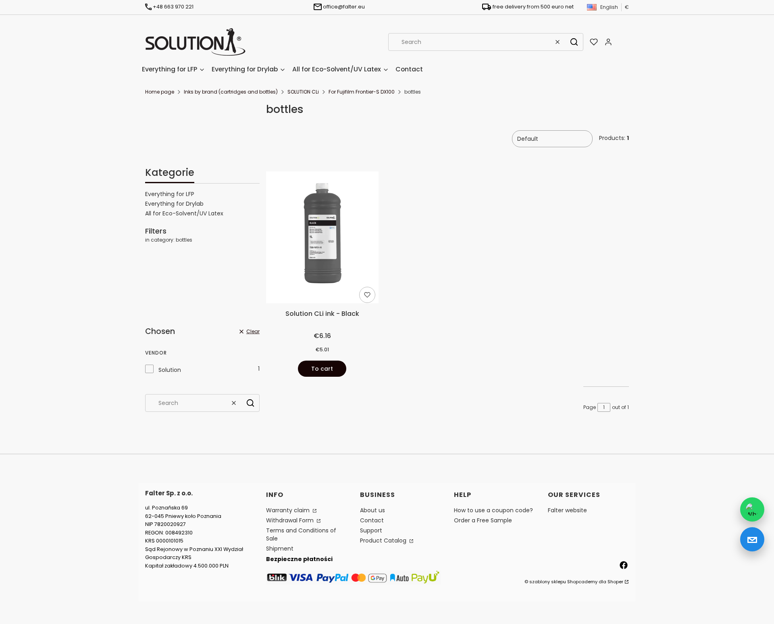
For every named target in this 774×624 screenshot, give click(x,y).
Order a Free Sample (483, 520)
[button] (574, 42)
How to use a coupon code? (493, 510)
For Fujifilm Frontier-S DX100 (362, 91)
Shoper (615, 581)
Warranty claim (288, 510)
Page (589, 407)
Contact (372, 520)
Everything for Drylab (174, 204)
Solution (169, 370)
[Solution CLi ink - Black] (322, 238)
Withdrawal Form (290, 520)
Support (371, 530)
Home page (159, 91)
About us (372, 510)
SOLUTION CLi (303, 91)
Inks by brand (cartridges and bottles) (231, 91)
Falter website (567, 510)
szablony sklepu (547, 581)
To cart (322, 369)
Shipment (279, 549)
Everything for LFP (169, 194)
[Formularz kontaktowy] (752, 539)
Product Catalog (384, 540)
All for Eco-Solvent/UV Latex (184, 213)
